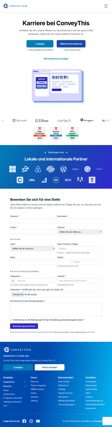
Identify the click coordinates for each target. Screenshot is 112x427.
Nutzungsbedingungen (78, 332)
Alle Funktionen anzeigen (55, 58)
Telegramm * (15, 276)
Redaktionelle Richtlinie (95, 404)
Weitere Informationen (71, 43)
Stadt (12, 257)
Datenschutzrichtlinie (61, 332)
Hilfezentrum (63, 385)
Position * (61, 227)
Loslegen (40, 43)
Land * (13, 244)
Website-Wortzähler (66, 400)
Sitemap (34, 400)
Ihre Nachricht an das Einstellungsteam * (27, 301)
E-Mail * (13, 227)
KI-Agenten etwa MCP (12, 398)
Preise (5, 390)
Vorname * (14, 216)
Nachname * (62, 216)
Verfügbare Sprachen (12, 402)
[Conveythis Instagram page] (31, 421)
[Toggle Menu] (106, 6)
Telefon (60, 257)
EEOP (88, 393)
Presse (33, 393)
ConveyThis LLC (101, 421)
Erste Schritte (63, 381)
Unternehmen (9, 394)
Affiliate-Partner (37, 389)
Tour (5, 405)
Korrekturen (90, 408)
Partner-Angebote (38, 385)
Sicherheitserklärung (94, 400)
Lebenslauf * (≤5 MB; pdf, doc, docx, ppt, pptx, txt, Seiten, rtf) (36, 289)
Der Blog (61, 389)
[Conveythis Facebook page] (24, 421)
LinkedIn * (61, 276)
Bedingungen (91, 385)
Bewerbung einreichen (24, 326)
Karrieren (34, 397)
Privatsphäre (91, 381)
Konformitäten (91, 389)
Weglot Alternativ (65, 393)
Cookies (89, 397)
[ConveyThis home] (15, 6)
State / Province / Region (67, 244)
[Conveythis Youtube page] (38, 421)
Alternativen (63, 397)
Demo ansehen (49, 367)
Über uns (34, 381)
